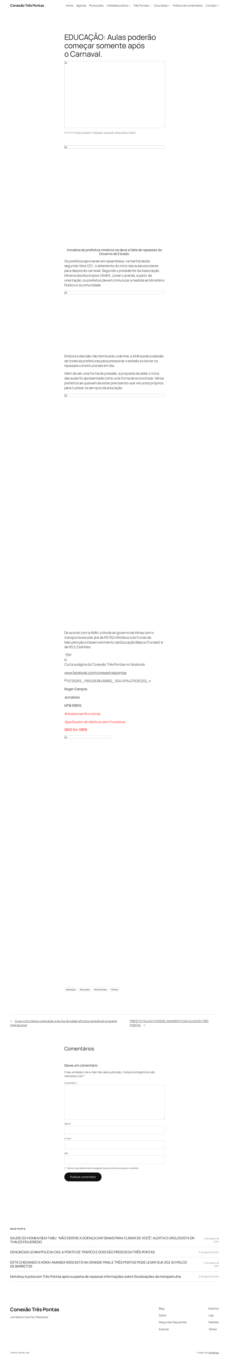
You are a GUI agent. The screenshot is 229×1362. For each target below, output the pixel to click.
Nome (67, 1123)
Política (132, 132)
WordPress (213, 1352)
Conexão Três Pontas (27, 5)
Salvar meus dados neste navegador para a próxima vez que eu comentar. (103, 1168)
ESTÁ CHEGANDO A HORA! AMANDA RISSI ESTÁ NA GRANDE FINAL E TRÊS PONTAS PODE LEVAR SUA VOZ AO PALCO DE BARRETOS (98, 1264)
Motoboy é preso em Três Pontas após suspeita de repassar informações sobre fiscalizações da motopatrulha (95, 1277)
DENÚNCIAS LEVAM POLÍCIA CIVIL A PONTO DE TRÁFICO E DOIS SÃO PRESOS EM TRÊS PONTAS (82, 1252)
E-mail (68, 1138)
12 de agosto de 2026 (208, 1252)
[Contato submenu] (218, 5)
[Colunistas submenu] (169, 5)
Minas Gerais (121, 132)
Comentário (70, 1082)
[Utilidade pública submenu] (129, 5)
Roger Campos (82, 132)
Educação (109, 132)
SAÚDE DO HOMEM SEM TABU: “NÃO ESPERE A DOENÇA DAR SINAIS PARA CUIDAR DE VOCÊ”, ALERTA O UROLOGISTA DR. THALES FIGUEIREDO (102, 1240)
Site (66, 1153)
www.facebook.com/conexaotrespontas (95, 672)
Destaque (98, 132)
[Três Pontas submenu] (150, 5)
